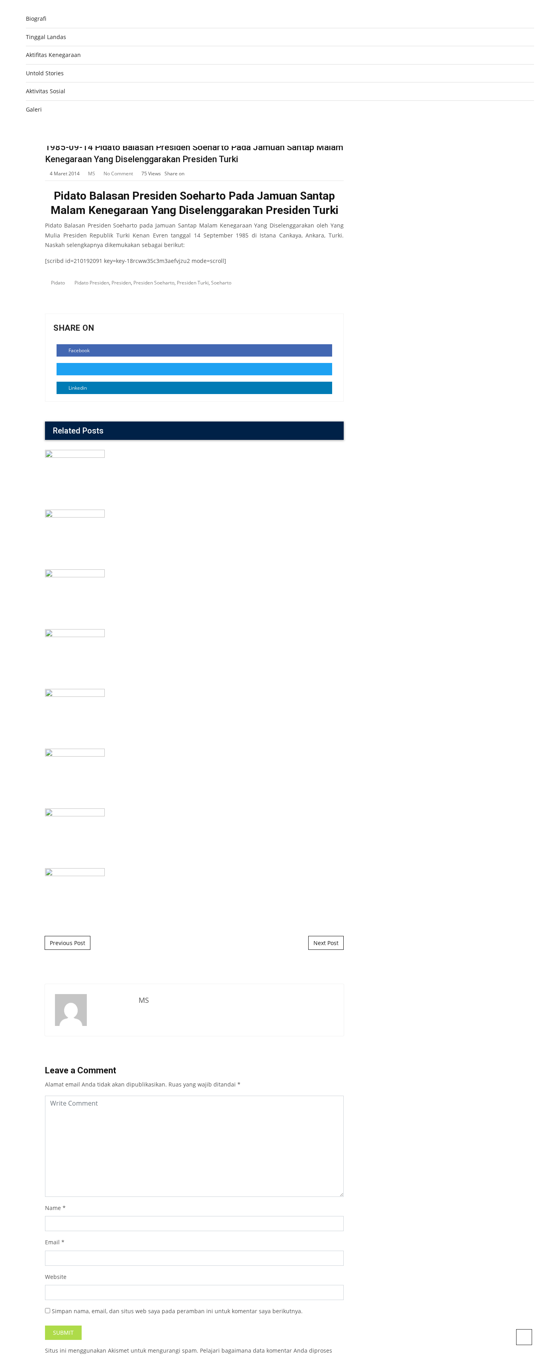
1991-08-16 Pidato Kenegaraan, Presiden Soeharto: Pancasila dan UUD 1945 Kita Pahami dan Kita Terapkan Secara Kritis (194, 747)
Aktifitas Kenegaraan (53, 55)
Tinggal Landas (46, 37)
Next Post (326, 943)
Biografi (36, 18)
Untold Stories (45, 73)
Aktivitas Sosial (45, 91)
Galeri (34, 109)
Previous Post (67, 943)
